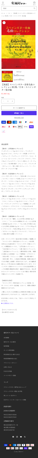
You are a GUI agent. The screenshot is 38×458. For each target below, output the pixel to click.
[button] (3, 3)
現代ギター (21, 451)
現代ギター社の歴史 (10, 342)
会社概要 (6, 338)
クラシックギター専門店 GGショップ (15, 387)
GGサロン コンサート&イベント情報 (15, 400)
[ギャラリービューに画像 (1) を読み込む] (7, 76)
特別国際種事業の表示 (10, 359)
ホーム (3, 13)
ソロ (9, 13)
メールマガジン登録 (10, 375)
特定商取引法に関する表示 (12, 354)
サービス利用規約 (9, 350)
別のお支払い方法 (19, 117)
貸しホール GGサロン (10, 395)
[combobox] (19, 8)
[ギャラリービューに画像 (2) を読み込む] (19, 76)
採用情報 (6, 346)
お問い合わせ (8, 367)
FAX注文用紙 (8, 371)
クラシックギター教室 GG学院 (13, 391)
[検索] (34, 8)
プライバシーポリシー (10, 363)
